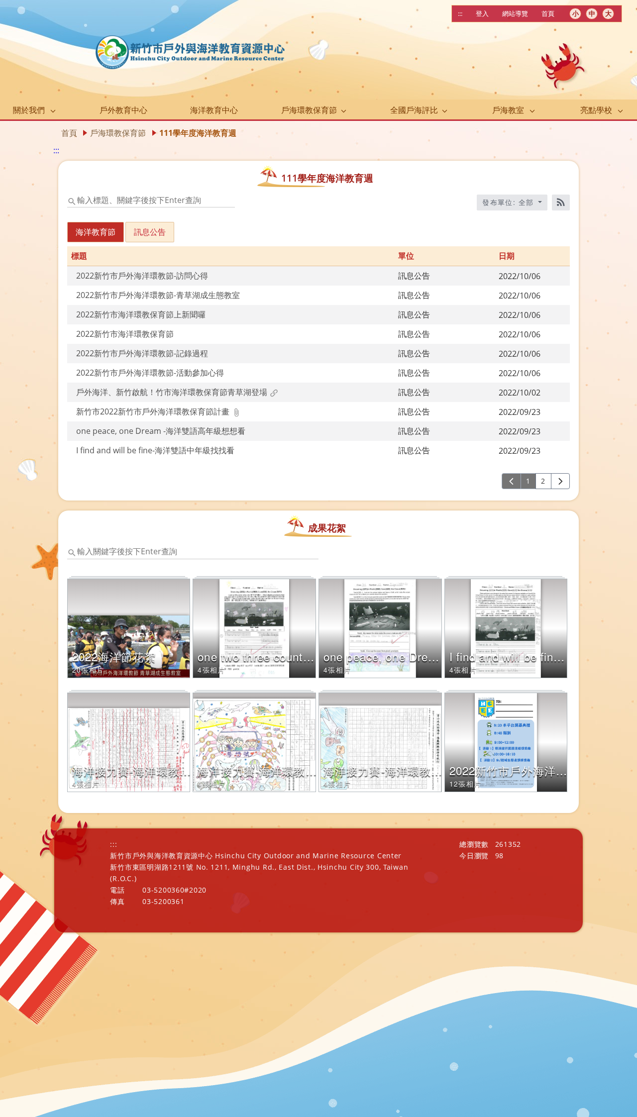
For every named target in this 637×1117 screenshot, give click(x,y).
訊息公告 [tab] (150, 231)
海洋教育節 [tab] (95, 231)
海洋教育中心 (214, 109)
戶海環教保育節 (309, 109)
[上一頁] (511, 481)
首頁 (547, 13)
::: (460, 13)
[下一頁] (560, 481)
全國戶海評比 (414, 109)
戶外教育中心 (123, 109)
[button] (139, 275)
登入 (482, 13)
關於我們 (29, 109)
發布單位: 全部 (509, 202)
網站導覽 (515, 13)
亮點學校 (596, 109)
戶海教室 (508, 109)
